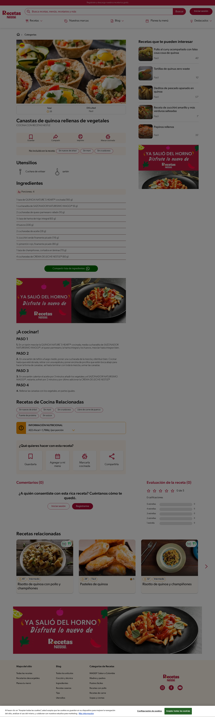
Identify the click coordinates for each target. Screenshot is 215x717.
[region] (107, 711)
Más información (86, 714)
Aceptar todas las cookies (178, 711)
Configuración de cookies (149, 711)
